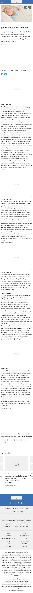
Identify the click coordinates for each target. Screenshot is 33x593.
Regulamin (7, 508)
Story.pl (25, 546)
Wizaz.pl (24, 543)
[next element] (31, 474)
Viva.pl (8, 543)
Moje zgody (20, 511)
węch (25, 440)
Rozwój (4, 24)
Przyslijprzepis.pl (24, 541)
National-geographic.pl (8, 538)
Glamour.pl (24, 533)
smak (18, 440)
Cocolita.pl (8, 546)
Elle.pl (8, 533)
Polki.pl (8, 541)
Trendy (7, 473)
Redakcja (12, 511)
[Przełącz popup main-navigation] (2, 2)
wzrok (4, 442)
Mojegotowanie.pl (24, 535)
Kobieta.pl (8, 535)
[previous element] (1, 474)
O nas (26, 508)
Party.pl (25, 538)
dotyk (4, 440)
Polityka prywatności (17, 508)
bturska (3, 67)
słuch (11, 440)
